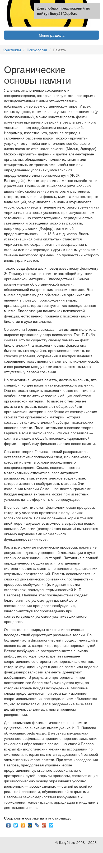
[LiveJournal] (37, 824)
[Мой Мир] (30, 824)
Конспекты (12, 49)
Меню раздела (51, 35)
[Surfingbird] (51, 824)
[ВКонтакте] (8, 824)
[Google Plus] (44, 824)
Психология (37, 49)
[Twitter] (15, 824)
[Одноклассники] (23, 824)
